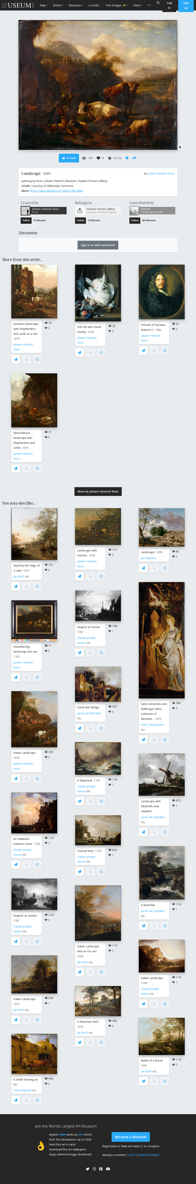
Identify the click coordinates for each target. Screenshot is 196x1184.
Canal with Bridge (88, 707)
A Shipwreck (84, 780)
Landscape (148, 552)
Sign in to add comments (98, 245)
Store (136, 5)
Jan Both (18, 576)
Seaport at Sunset (88, 627)
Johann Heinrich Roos (161, 173)
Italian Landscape (24, 753)
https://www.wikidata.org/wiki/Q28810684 (56, 191)
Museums (75, 5)
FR (24, 854)
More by (98, 491)
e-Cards (93, 5)
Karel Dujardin (22, 1090)
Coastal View (85, 851)
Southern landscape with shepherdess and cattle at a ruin (25, 329)
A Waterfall (148, 905)
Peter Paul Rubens (152, 724)
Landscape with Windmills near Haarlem (151, 806)
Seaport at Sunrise (25, 915)
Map (43, 5)
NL (27, 576)
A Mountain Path (87, 1021)
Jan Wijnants (148, 558)
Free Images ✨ (116, 5)
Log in (132, 1154)
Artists (57, 5)
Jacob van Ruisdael (89, 713)
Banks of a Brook (152, 1060)
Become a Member (131, 1137)
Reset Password (149, 1154)
